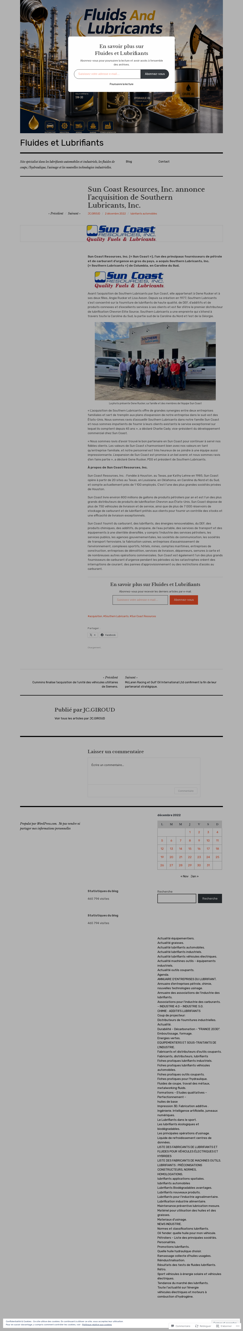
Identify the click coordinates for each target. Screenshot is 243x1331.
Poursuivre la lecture (121, 84)
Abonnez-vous (155, 74)
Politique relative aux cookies (97, 1324)
